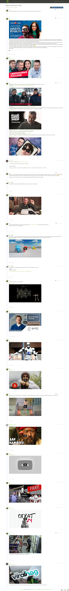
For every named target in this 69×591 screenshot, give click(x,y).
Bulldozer (10, 182)
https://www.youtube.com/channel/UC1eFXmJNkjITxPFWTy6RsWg (23, 85)
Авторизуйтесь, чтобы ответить (58, 7)
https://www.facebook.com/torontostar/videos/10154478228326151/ (20, 271)
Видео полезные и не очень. (22, 161)
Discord (41, 589)
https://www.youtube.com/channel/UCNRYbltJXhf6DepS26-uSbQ (24, 106)
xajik (9, 9)
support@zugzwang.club (35, 589)
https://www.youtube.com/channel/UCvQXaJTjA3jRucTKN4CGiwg (22, 130)
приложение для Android (47, 589)
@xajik (12, 160)
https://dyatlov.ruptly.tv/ (33, 224)
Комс (10, 160)
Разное (8, 7)
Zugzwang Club (21, 589)
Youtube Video (12, 19)
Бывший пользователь (12, 424)
